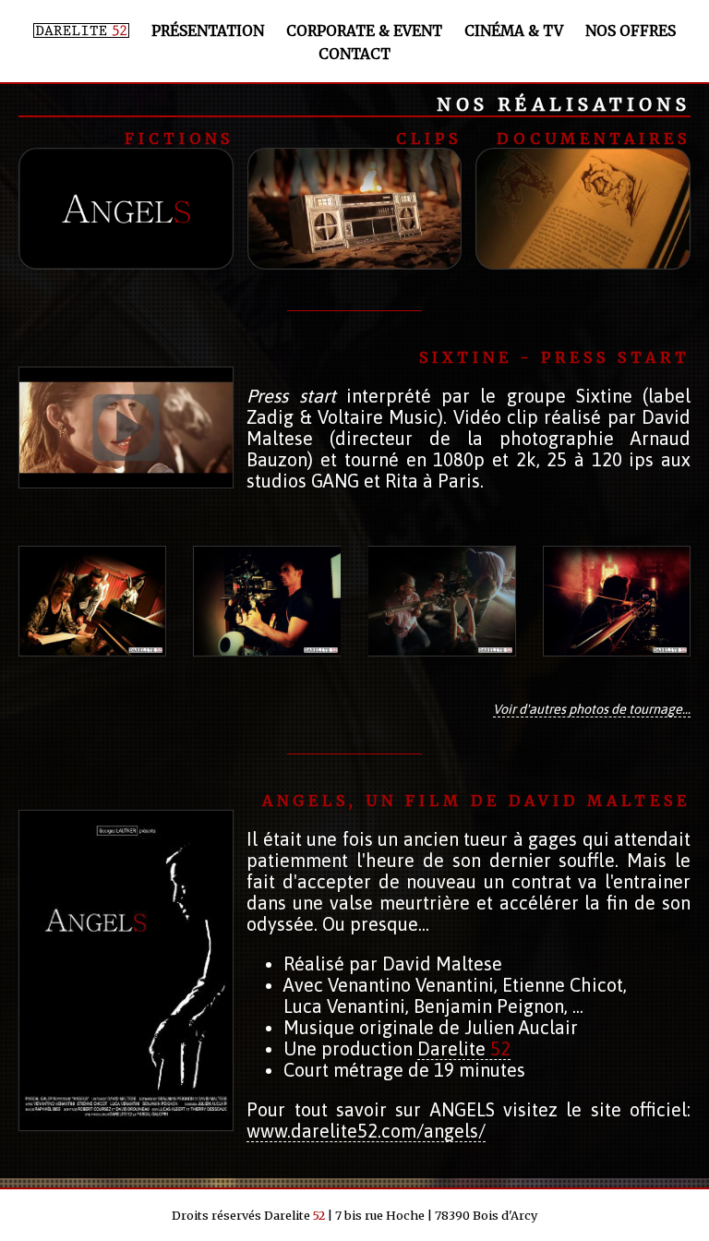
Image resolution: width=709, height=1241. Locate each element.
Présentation (207, 31)
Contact (354, 54)
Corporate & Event (364, 31)
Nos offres (630, 31)
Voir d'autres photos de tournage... (592, 709)
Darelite (464, 1048)
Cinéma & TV (513, 31)
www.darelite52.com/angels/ (366, 1130)
